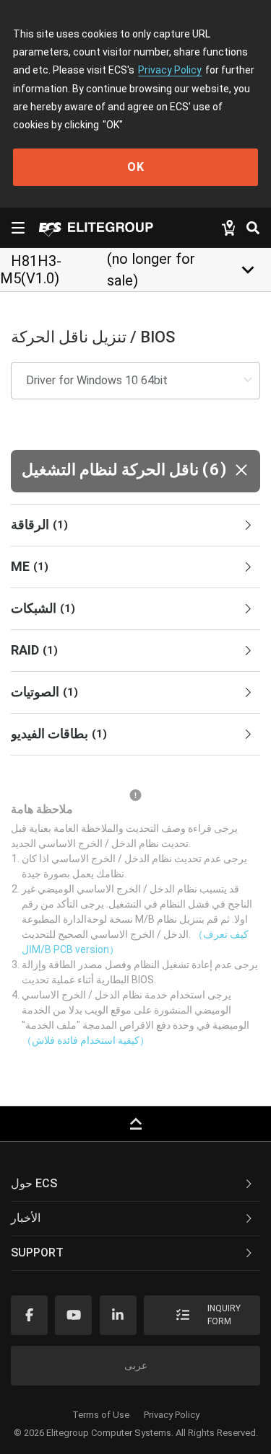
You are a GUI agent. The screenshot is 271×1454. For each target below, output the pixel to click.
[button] (135, 471)
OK (136, 167)
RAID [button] (34, 649)
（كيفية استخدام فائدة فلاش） (86, 1040)
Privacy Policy (170, 70)
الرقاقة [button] (39, 524)
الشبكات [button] (43, 608)
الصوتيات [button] (44, 691)
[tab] (135, 525)
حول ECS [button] (34, 1183)
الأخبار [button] (25, 1218)
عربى (135, 1365)
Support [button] (37, 1252)
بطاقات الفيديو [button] (59, 733)
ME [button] (29, 566)
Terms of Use (100, 1414)
